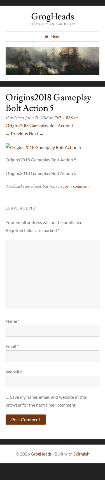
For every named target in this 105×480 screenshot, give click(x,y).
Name (13, 321)
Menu (55, 36)
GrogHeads (52, 16)
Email (12, 346)
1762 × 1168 (63, 118)
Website (14, 371)
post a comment (75, 186)
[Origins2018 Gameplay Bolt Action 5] (43, 147)
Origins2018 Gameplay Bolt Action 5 (39, 126)
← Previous (17, 133)
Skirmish (81, 453)
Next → (36, 133)
